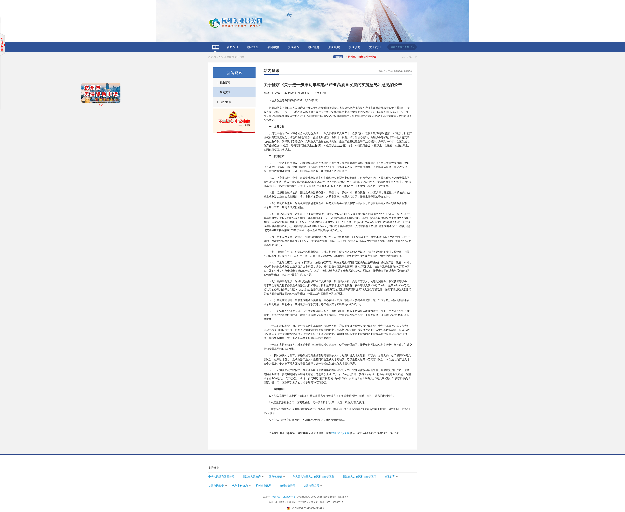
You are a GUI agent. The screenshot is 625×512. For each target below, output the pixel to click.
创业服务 (314, 47)
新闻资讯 (232, 47)
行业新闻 (225, 82)
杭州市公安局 (287, 485)
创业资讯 (225, 102)
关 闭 (116, 120)
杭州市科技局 (240, 485)
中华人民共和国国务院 (221, 476)
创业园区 (253, 47)
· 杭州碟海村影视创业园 (381, 57)
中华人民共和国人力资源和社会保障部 (312, 476)
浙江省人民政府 (252, 476)
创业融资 (293, 47)
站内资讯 (225, 92)
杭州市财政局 (263, 485)
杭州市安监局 (311, 485)
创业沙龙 (354, 47)
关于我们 (375, 47)
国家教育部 (275, 476)
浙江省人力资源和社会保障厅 (359, 476)
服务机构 (334, 47)
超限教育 (389, 476)
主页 (390, 71)
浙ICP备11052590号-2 (283, 496)
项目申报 (273, 47)
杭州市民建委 (216, 485)
